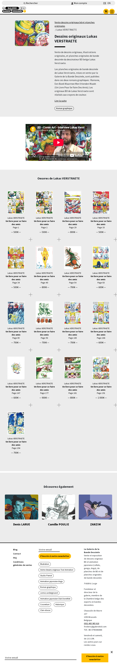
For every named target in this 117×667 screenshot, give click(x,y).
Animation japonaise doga (51, 581)
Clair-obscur (45, 610)
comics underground (49, 593)
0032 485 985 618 (91, 623)
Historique (59, 604)
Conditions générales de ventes (22, 563)
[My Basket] (106, 11)
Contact (17, 553)
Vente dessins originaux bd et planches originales (75, 24)
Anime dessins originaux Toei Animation (56, 570)
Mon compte (80, 3)
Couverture (44, 604)
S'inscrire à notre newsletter (54, 556)
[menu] (112, 11)
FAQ (15, 557)
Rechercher (31, 3)
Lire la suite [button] (61, 100)
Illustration (44, 564)
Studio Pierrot (46, 575)
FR (104, 3)
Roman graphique (64, 108)
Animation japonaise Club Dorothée (55, 598)
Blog (15, 549)
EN (109, 3)
